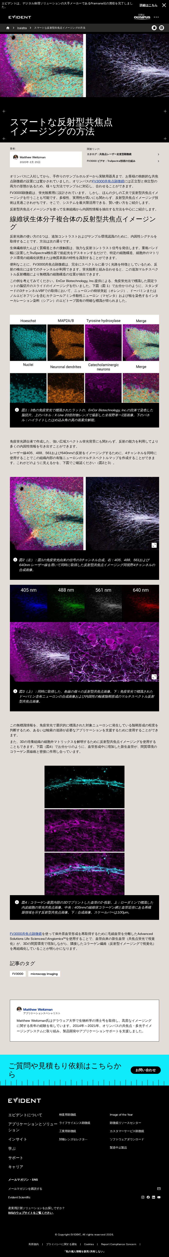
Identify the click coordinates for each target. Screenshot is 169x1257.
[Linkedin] (153, 1198)
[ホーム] (8, 28)
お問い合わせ (146, 1070)
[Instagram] (143, 1198)
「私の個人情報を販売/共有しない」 (84, 1251)
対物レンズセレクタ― (73, 1139)
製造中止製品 (118, 1147)
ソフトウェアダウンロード (127, 1139)
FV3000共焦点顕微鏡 (108, 181)
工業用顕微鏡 (67, 1131)
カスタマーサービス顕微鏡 (127, 1131)
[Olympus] (142, 18)
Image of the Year (121, 1114)
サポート (15, 1157)
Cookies (89, 1244)
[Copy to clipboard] (154, 27)
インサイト (17, 1139)
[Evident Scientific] (19, 17)
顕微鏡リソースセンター (125, 1123)
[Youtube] (159, 1198)
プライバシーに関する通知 (61, 1244)
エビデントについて (25, 1115)
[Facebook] (148, 1198)
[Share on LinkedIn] (161, 27)
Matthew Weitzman (33, 157)
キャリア (15, 1166)
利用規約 (34, 1244)
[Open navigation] (159, 17)
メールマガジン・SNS (23, 1179)
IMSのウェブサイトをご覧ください (30, 1213)
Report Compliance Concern (118, 1244)
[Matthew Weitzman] (15, 157)
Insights (22, 28)
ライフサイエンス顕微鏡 (74, 1123)
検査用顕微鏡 (67, 1114)
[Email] (159, 1189)
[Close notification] (164, 5)
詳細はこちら (148, 5)
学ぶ (12, 1148)
